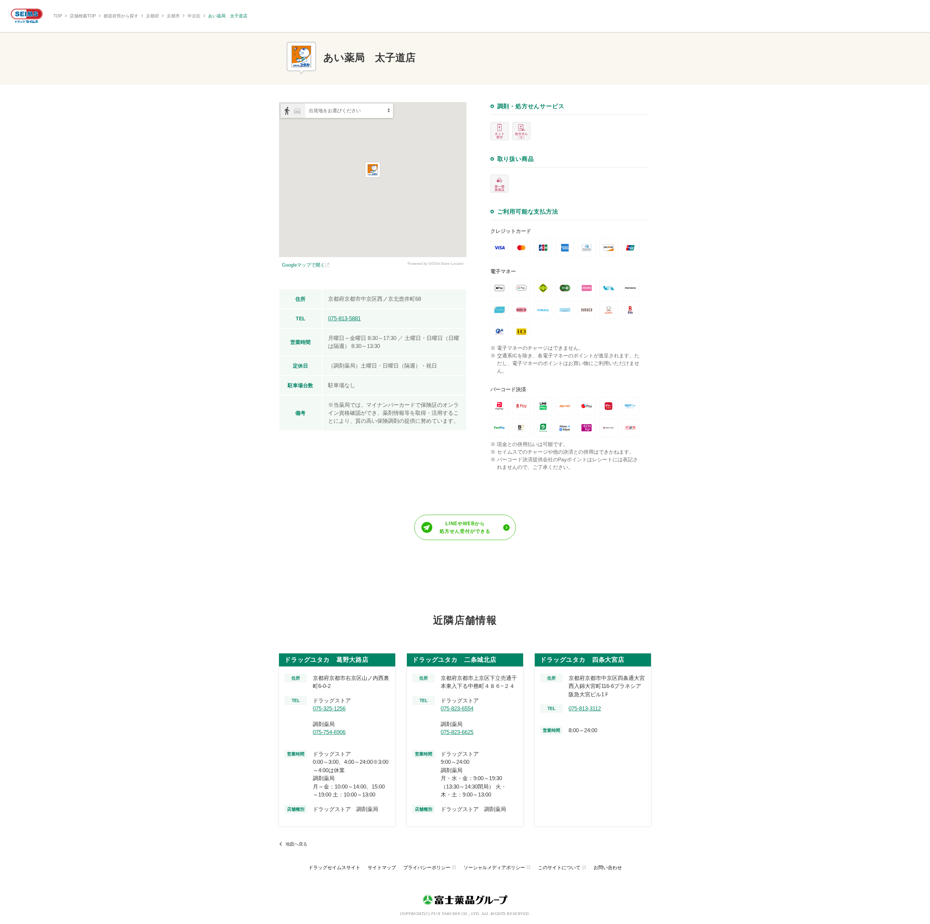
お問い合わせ (608, 867)
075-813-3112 (585, 708)
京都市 (173, 16)
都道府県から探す (121, 16)
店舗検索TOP (83, 16)
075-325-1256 (329, 708)
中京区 (194, 16)
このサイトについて (562, 867)
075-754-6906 (329, 732)
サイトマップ (382, 867)
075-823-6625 (457, 732)
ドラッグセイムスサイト (334, 867)
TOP (57, 16)
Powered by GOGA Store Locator (436, 264)
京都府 (152, 16)
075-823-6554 (457, 708)
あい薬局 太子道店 (227, 16)
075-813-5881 (344, 318)
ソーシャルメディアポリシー (497, 867)
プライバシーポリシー (429, 867)
